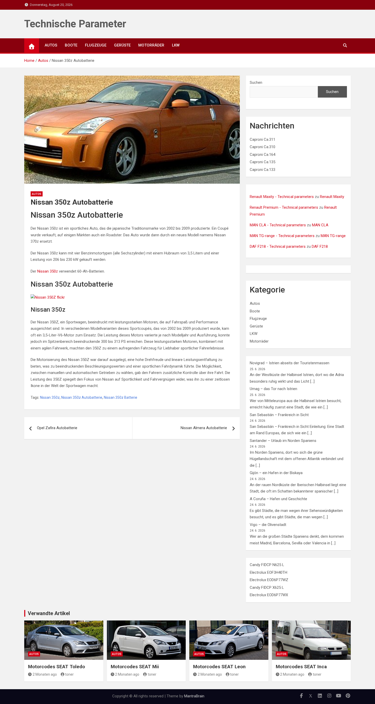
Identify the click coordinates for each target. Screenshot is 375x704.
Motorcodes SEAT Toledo (56, 667)
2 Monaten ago (45, 674)
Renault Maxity (332, 196)
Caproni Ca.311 (262, 139)
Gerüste (122, 45)
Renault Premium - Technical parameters (284, 207)
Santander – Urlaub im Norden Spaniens (283, 440)
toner (69, 674)
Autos (51, 45)
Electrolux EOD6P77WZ (269, 580)
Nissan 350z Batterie (120, 397)
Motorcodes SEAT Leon (219, 667)
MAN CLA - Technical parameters (278, 225)
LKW (176, 45)
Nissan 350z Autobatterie (81, 397)
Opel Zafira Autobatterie (57, 428)
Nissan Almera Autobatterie (204, 428)
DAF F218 (320, 246)
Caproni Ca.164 (262, 154)
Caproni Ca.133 (262, 169)
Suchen (256, 82)
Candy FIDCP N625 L (267, 564)
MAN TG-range (333, 235)
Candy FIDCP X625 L (267, 587)
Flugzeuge (95, 45)
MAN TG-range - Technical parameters (282, 235)
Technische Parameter (75, 24)
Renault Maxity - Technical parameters (282, 196)
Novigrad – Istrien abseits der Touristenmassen (289, 363)
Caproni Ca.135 (262, 162)
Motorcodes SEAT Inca (301, 667)
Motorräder (151, 45)
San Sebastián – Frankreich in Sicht (279, 415)
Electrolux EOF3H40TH (268, 572)
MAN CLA (320, 225)
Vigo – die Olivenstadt (268, 524)
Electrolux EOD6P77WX (269, 595)
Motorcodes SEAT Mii (135, 667)
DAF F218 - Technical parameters (278, 246)
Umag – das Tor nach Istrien (273, 388)
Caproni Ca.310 (262, 147)
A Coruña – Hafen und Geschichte (278, 499)
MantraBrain (194, 696)
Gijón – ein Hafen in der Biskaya (276, 473)
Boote (71, 45)
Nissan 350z (47, 271)
